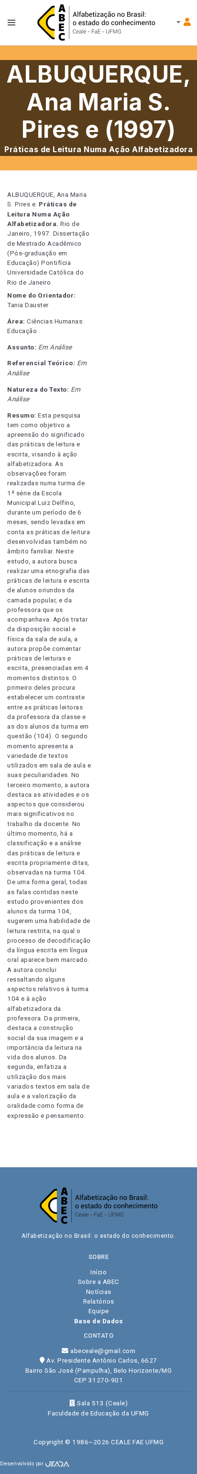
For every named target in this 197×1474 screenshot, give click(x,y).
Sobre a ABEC (99, 1281)
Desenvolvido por (22, 1464)
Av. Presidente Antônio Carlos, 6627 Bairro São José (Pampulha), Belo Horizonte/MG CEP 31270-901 (98, 1370)
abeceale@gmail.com (102, 1350)
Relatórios (98, 1301)
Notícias (98, 1291)
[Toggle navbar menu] (11, 22)
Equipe (98, 1311)
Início (98, 1272)
